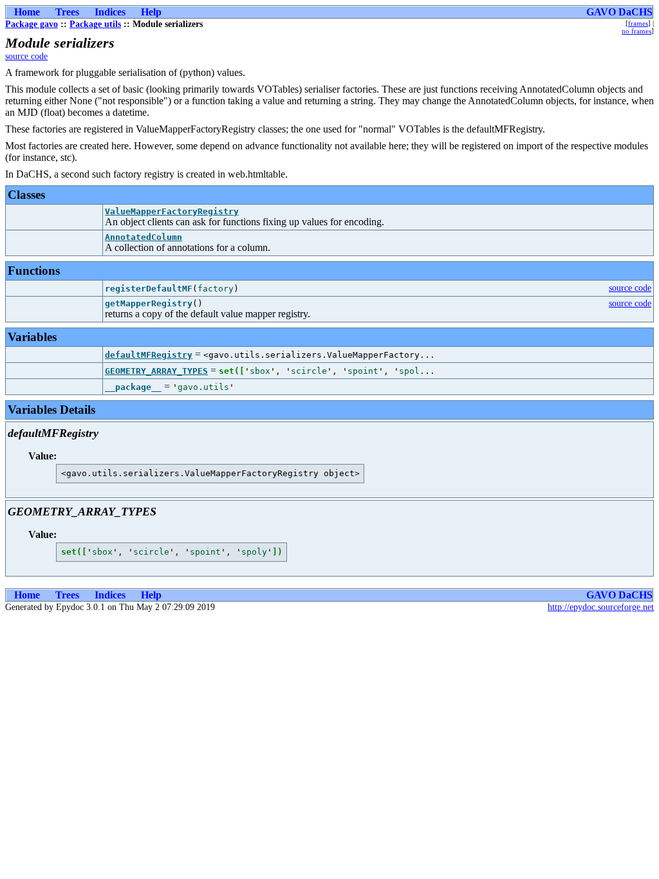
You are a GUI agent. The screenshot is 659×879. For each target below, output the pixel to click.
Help (151, 11)
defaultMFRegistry (148, 355)
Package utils (95, 24)
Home (27, 11)
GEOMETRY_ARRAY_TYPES (156, 371)
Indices (110, 11)
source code (26, 56)
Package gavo (31, 24)
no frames (636, 31)
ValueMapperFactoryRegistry (172, 211)
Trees (67, 11)
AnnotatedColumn (143, 237)
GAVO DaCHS (619, 11)
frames (638, 23)
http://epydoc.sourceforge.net (601, 607)
